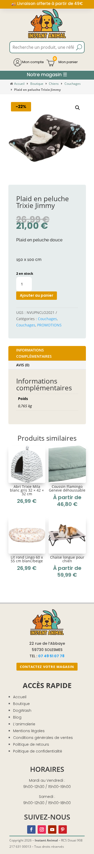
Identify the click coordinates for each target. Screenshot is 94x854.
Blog (17, 717)
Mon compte (32, 61)
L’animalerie (24, 724)
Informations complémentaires (34, 353)
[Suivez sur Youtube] (52, 829)
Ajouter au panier (36, 295)
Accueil (19, 83)
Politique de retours (31, 744)
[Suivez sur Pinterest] (62, 829)
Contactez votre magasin (47, 666)
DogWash (22, 710)
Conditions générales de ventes (43, 737)
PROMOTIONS (49, 325)
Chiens (54, 83)
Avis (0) (22, 364)
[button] (77, 107)
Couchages (72, 83)
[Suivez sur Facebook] (31, 829)
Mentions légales (29, 730)
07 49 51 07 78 (51, 656)
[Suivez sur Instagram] (42, 829)
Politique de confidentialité (37, 751)
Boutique (36, 83)
